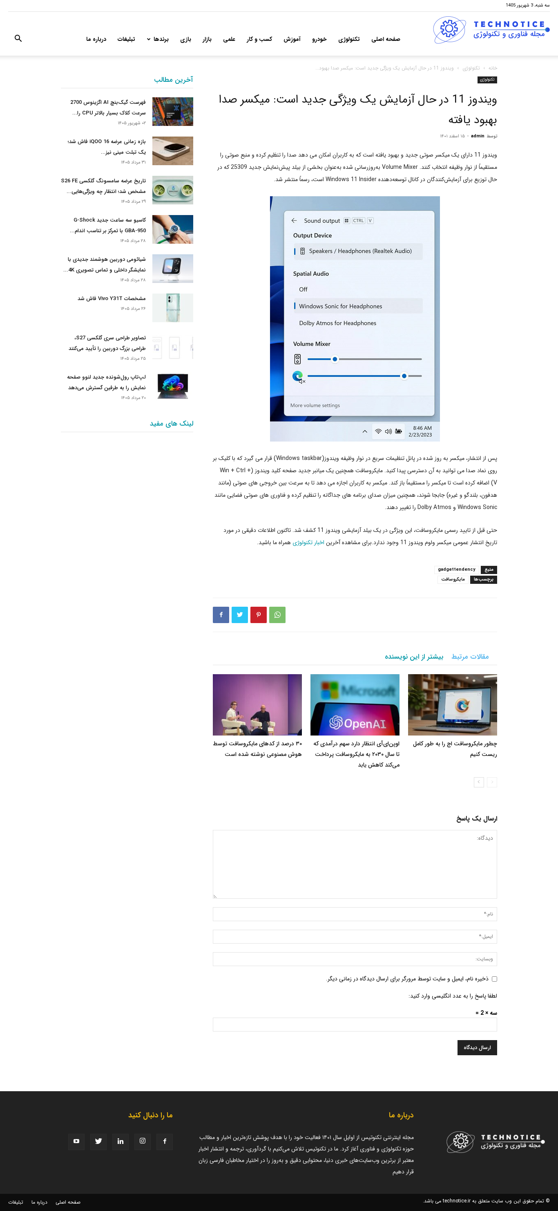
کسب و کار (259, 39)
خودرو (319, 39)
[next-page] (479, 782)
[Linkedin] (120, 1142)
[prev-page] (492, 782)
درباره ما (96, 39)
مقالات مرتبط (470, 656)
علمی (229, 39)
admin (477, 136)
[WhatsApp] (277, 615)
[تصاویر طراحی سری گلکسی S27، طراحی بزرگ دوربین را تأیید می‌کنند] (172, 347)
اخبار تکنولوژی (308, 542)
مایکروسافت (453, 579)
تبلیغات (126, 39)
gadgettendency (456, 569)
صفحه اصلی (385, 39)
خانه (493, 68)
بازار (207, 39)
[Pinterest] (258, 615)
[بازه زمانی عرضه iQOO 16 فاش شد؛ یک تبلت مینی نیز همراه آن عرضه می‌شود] (172, 151)
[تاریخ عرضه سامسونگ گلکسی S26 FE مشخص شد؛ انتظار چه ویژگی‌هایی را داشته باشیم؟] (172, 190)
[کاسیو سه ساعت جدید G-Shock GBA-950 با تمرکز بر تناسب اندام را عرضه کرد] (172, 229)
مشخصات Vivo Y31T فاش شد (112, 298)
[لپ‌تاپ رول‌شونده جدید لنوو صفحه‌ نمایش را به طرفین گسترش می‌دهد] (172, 386)
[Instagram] (142, 1142)
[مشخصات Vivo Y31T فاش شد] (172, 308)
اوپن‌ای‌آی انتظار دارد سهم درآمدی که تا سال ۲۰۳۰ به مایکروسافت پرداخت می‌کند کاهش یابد (356, 754)
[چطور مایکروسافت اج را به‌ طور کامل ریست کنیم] (452, 705)
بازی (185, 39)
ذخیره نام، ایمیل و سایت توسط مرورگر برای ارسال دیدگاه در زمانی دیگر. (407, 978)
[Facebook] (221, 615)
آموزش (292, 39)
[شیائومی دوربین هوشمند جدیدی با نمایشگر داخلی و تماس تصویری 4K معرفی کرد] (172, 268)
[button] (18, 40)
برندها (161, 39)
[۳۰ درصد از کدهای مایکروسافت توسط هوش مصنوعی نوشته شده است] (257, 705)
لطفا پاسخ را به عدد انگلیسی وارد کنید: (452, 995)
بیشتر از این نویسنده (414, 656)
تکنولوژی (349, 39)
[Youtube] (76, 1142)
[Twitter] (240, 615)
